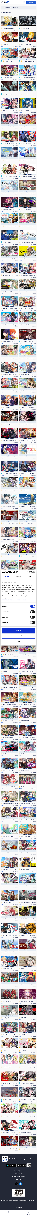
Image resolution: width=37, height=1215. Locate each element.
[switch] (32, 611)
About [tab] (30, 576)
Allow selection (18, 636)
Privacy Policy (18, 1173)
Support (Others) (18, 1179)
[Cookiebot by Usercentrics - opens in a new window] (27, 572)
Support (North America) (18, 1176)
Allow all (18, 630)
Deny (18, 641)
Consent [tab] (6, 576)
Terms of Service (18, 1171)
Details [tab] (18, 576)
